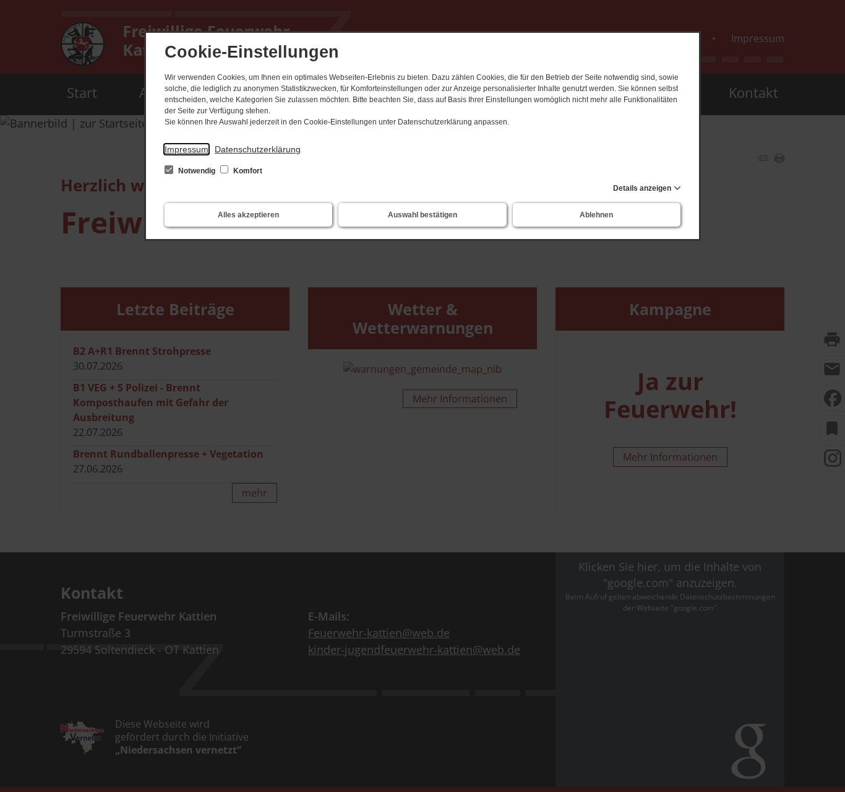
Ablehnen (596, 215)
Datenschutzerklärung (258, 149)
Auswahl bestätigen (422, 215)
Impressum (186, 149)
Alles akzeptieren (248, 215)
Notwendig (196, 171)
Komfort (246, 171)
